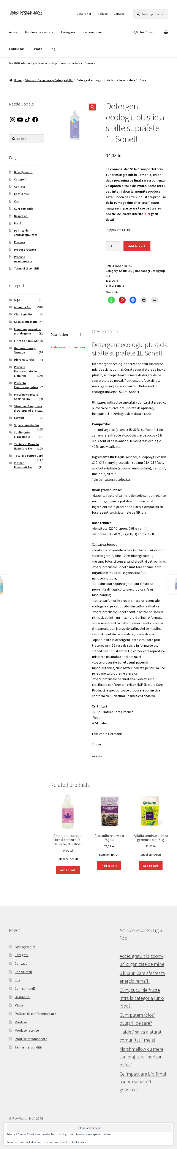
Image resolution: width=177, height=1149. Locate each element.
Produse (102, 14)
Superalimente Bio (26, 425)
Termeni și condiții (26, 268)
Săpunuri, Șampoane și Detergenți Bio (49, 80)
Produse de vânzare (39, 32)
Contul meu (17, 49)
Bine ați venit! (23, 172)
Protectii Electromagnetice (26, 385)
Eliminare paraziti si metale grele (27, 331)
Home (18, 80)
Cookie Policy (79, 1142)
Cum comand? (23, 209)
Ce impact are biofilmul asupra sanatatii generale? (143, 1082)
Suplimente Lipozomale (22, 434)
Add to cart (136, 246)
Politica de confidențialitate (25, 233)
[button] (92, 107)
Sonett (119, 285)
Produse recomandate (23, 259)
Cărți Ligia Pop (23, 314)
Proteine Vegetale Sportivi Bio (26, 397)
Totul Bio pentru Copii (29, 456)
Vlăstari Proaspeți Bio (23, 465)
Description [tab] (59, 334)
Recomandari (92, 32)
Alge (17, 300)
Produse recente (25, 250)
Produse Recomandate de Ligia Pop (25, 371)
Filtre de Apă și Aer (26, 341)
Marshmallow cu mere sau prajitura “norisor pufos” (141, 1057)
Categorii (68, 32)
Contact (119, 14)
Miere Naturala (24, 360)
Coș (52, 49)
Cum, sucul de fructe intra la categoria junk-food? (142, 998)
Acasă (13, 32)
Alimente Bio (22, 307)
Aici (147, 214)
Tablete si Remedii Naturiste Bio (26, 446)
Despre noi (84, 14)
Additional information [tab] (68, 347)
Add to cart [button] (67, 870)
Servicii (19, 418)
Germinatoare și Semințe (25, 350)
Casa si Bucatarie (26, 322)
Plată (38, 49)
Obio (115, 280)
